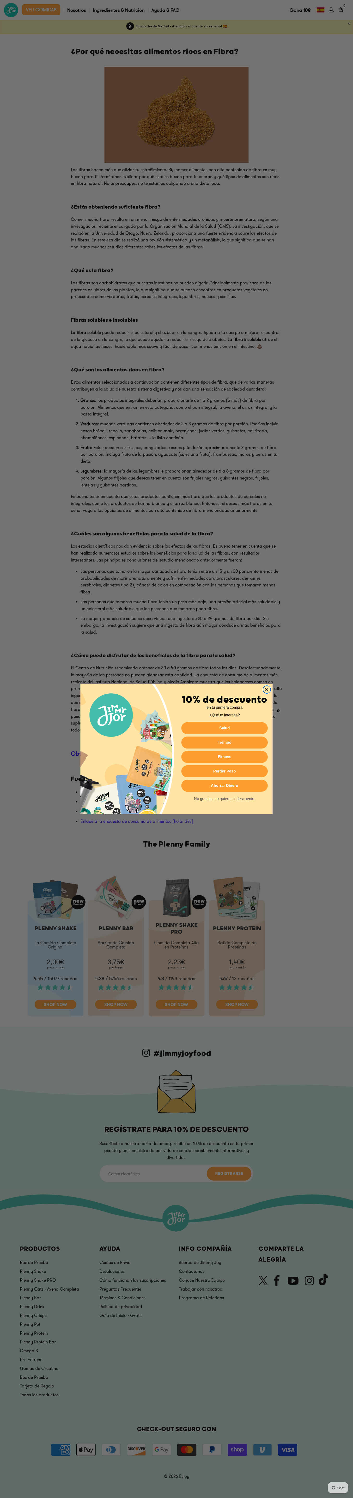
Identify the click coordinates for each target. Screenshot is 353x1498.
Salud (224, 728)
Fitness (224, 757)
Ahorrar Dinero (224, 786)
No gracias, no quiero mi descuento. (224, 799)
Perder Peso (224, 771)
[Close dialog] (267, 689)
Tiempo (224, 742)
